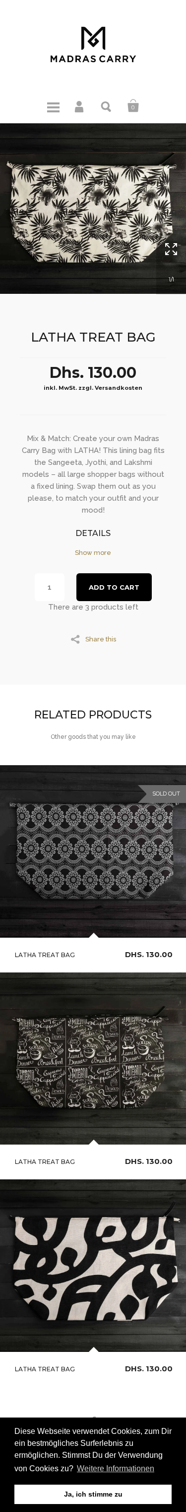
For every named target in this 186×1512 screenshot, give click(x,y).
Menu (53, 106)
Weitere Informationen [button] (115, 1468)
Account (80, 106)
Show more (93, 552)
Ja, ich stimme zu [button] (93, 1494)
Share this (100, 638)
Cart (133, 106)
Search (107, 106)
